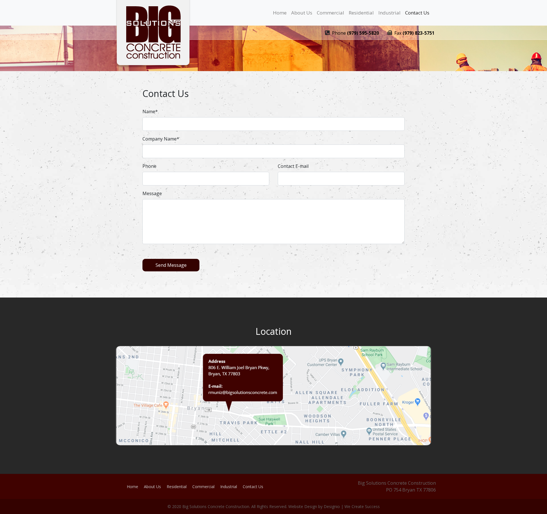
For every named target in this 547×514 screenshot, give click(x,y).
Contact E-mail (293, 166)
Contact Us (417, 12)
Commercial (330, 12)
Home (280, 12)
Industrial (389, 12)
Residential (361, 12)
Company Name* (160, 139)
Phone (149, 166)
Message (152, 193)
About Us (301, 12)
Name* (150, 111)
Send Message (171, 265)
